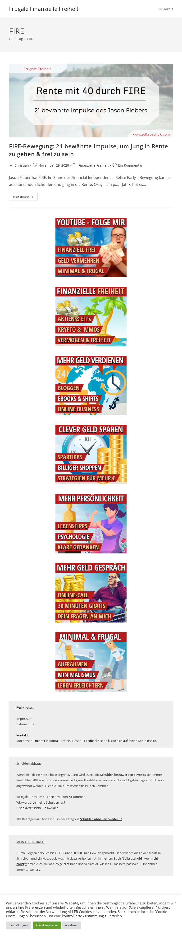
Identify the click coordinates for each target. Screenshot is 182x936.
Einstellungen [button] (18, 925)
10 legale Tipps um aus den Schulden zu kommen (50, 797)
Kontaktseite (147, 741)
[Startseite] (10, 39)
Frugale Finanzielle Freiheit (43, 9)
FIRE (30, 39)
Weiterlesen (25, 197)
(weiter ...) (35, 869)
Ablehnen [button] (71, 925)
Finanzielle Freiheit (93, 165)
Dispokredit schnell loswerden (37, 808)
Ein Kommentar (130, 165)
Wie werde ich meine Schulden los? (40, 802)
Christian (21, 165)
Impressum (24, 718)
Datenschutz (25, 724)
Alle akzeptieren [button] (47, 925)
